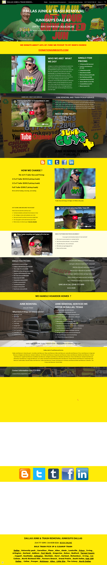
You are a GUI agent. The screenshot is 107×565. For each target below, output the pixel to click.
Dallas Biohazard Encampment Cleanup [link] (58, 2)
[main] (53, 22)
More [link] (99, 2)
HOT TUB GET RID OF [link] (90, 2)
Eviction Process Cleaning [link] (75, 2)
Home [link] (45, 2)
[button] (105, 2)
